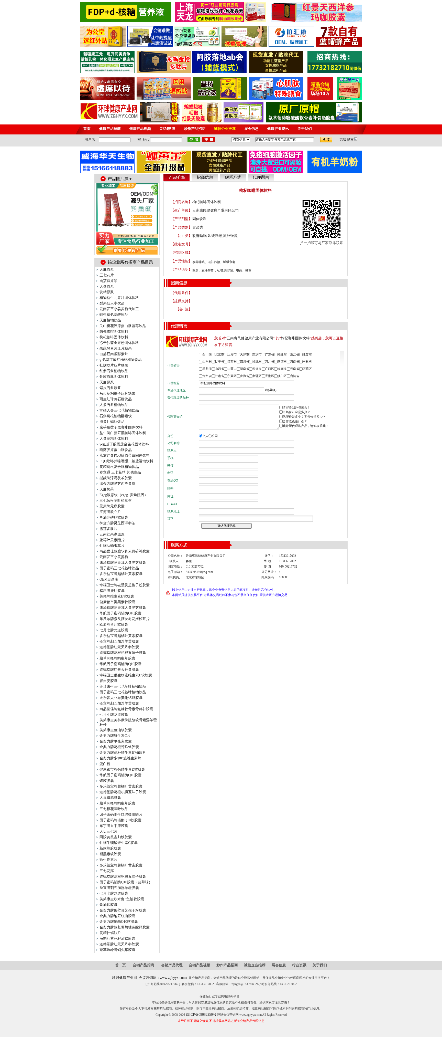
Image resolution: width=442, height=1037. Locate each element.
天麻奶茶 (107, 489)
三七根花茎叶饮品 (114, 809)
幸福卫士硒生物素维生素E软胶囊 (126, 675)
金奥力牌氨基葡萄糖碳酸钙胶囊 (125, 927)
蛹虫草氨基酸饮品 (114, 315)
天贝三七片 (108, 831)
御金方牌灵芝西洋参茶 (117, 484)
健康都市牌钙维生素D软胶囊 (122, 769)
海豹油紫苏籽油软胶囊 (117, 938)
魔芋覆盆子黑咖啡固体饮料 (121, 427)
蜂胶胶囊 (107, 781)
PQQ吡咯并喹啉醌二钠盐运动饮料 (126, 461)
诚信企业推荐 (255, 965)
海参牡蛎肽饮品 (112, 422)
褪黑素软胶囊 (110, 854)
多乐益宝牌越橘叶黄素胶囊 (121, 574)
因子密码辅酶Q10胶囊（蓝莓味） (126, 882)
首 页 (120, 965)
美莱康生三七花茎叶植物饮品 (123, 686)
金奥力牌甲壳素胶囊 (116, 741)
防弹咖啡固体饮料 (114, 331)
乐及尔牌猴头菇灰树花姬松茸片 (125, 619)
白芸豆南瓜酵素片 (114, 354)
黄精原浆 (107, 292)
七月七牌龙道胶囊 (114, 630)
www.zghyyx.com (173, 978)
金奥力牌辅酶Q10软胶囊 (119, 922)
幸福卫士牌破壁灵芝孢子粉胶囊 (125, 585)
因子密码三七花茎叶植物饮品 (123, 692)
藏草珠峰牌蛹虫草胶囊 (117, 658)
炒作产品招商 (227, 965)
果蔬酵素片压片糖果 (116, 348)
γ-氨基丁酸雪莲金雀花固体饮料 (124, 444)
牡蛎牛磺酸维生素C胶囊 (119, 843)
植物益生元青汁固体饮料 (119, 298)
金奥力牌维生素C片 (115, 736)
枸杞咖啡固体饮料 (114, 337)
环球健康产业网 (124, 978)
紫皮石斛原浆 (110, 388)
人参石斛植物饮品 (114, 405)
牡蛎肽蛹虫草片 (112, 546)
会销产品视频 (199, 965)
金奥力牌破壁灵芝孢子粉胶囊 (123, 910)
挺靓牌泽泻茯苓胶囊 (116, 478)
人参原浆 (107, 286)
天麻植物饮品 (110, 320)
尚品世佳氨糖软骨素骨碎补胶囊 (125, 551)
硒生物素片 (108, 860)
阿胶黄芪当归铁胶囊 (116, 837)
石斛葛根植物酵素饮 (116, 416)
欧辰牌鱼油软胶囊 (114, 624)
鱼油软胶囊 (108, 905)
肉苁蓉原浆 (108, 281)
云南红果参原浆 (112, 534)
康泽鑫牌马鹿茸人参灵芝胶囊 (123, 562)
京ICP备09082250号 (201, 1015)
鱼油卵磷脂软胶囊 (114, 517)
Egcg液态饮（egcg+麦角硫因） (124, 495)
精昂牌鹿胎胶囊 (112, 591)
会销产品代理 (172, 965)
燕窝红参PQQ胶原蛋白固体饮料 (125, 455)
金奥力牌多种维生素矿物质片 (123, 753)
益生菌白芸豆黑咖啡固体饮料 (123, 433)
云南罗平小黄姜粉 (114, 557)
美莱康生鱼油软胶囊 (116, 730)
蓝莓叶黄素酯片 (112, 540)
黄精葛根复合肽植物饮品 (119, 467)
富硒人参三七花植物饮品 (119, 410)
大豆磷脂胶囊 (110, 798)
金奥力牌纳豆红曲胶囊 (117, 916)
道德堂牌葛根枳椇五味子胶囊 (123, 653)
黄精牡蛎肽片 (110, 933)
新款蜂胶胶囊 (110, 848)
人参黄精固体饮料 (114, 439)
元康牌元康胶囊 (112, 506)
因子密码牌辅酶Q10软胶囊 (120, 820)
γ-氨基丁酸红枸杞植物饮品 (121, 360)
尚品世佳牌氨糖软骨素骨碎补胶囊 (126, 709)
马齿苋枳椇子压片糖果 (117, 393)
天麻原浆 (107, 269)
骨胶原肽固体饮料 (114, 377)
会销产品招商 (143, 965)
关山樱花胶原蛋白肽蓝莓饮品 (123, 326)
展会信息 (279, 965)
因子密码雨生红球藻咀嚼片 (121, 814)
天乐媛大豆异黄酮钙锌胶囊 (121, 698)
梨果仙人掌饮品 (112, 303)
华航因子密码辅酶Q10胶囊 (120, 613)
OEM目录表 (109, 579)
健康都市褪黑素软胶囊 (117, 602)
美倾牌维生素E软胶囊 (117, 596)
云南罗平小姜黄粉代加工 (119, 309)
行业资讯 (299, 965)
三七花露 (107, 871)
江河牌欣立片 (110, 512)
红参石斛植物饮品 (114, 371)
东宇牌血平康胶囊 (114, 826)
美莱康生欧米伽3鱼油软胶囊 (122, 899)
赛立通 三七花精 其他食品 (120, 472)
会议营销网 (148, 978)
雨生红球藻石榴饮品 (116, 399)
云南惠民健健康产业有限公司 (215, 210)
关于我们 (320, 965)
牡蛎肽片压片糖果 (114, 365)
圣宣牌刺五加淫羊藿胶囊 (119, 641)
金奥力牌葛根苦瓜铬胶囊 (119, 747)
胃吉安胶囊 (108, 681)
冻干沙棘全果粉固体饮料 (119, 343)
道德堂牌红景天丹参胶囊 (119, 647)
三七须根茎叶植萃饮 (116, 500)
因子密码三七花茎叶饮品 (119, 568)
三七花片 (107, 275)
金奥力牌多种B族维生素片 (120, 758)
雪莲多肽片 (108, 529)
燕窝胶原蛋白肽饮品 (116, 450)
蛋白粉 (105, 764)
